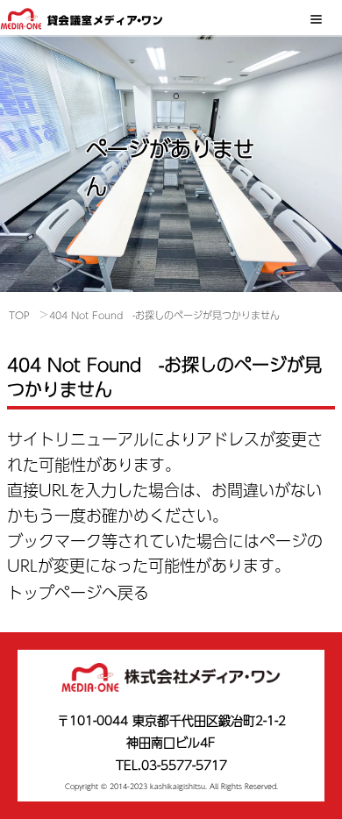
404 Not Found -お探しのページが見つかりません (164, 315)
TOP (19, 315)
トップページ (54, 592)
